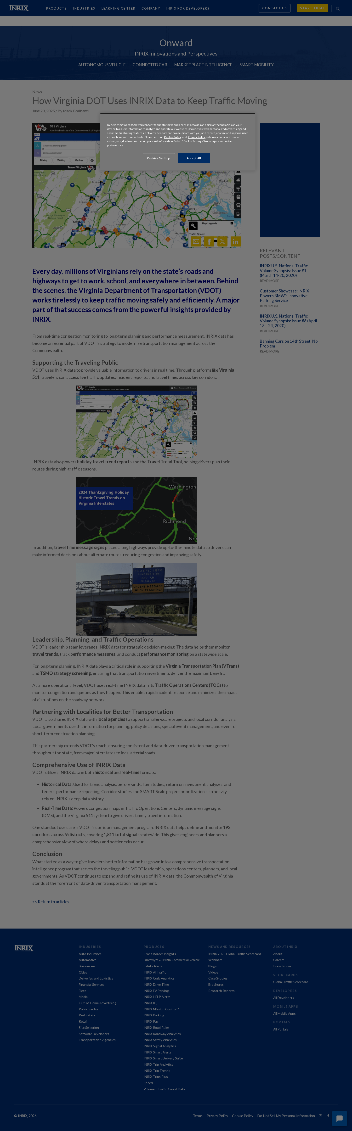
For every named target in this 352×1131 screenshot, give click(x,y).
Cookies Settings (159, 158)
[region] (177, 142)
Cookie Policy (172, 137)
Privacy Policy (196, 137)
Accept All (194, 158)
